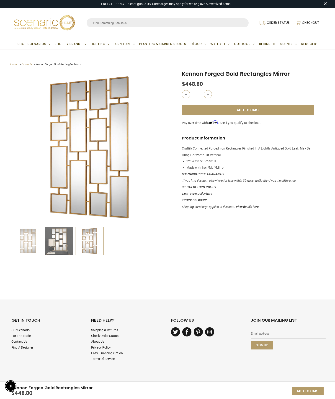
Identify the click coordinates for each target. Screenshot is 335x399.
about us (97, 341)
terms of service (103, 359)
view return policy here (197, 193)
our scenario (20, 330)
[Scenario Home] (44, 23)
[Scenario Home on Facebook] (186, 331)
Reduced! (309, 44)
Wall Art (218, 44)
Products (26, 64)
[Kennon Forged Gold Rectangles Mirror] (89, 147)
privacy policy (101, 347)
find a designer (22, 347)
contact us (19, 341)
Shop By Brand (68, 44)
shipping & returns (104, 330)
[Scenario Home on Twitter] (175, 331)
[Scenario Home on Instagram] (209, 331)
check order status (105, 336)
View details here (247, 207)
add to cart (308, 391)
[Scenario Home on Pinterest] (198, 331)
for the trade (21, 336)
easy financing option (107, 353)
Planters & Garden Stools (162, 44)
